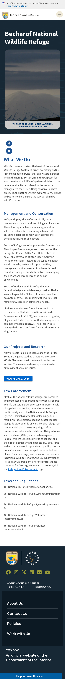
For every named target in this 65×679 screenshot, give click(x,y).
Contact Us (17, 613)
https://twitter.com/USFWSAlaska (34, 151)
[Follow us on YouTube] (48, 572)
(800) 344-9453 (16, 586)
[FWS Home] (5, 15)
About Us (15, 603)
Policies (14, 623)
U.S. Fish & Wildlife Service (24, 15)
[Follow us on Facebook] (9, 572)
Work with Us (18, 633)
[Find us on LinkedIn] (33, 572)
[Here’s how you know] (32, 4)
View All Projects (18, 378)
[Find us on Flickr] (40, 572)
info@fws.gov (43, 586)
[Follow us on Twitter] (25, 572)
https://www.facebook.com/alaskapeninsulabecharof (34, 143)
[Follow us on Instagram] (17, 572)
